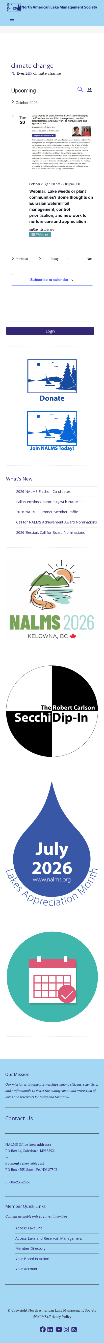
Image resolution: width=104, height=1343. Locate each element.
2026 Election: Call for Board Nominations (50, 532)
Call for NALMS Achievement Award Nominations (56, 522)
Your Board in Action (32, 1258)
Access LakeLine (28, 1228)
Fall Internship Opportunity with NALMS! (48, 501)
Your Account (26, 1268)
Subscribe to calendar (49, 279)
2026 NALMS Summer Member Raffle (47, 511)
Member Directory (30, 1248)
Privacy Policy (60, 1316)
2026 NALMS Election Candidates (43, 491)
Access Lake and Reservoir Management (48, 1238)
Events (23, 73)
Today (54, 259)
